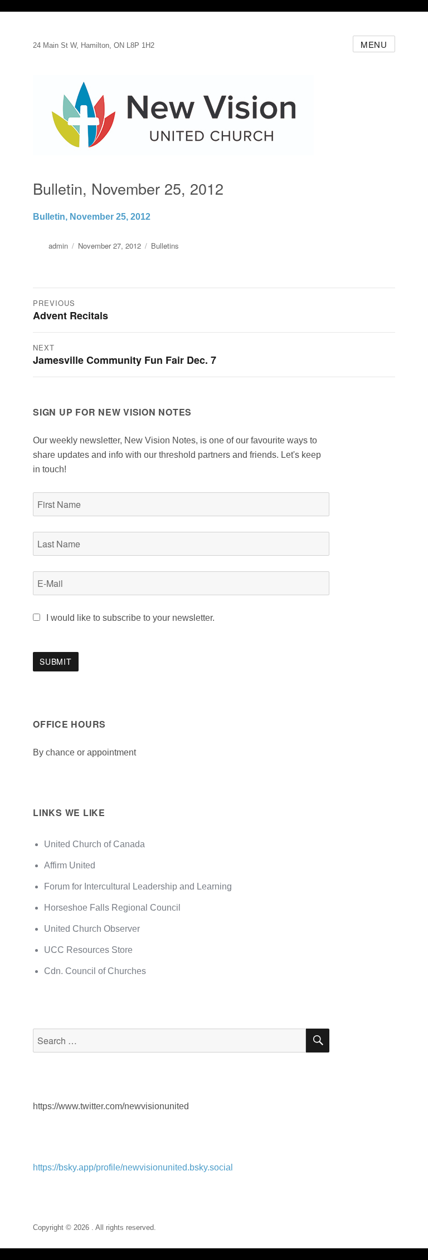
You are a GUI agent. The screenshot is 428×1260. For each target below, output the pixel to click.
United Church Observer (92, 928)
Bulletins (165, 245)
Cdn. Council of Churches (95, 971)
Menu (374, 44)
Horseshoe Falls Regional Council (112, 907)
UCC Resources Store (88, 950)
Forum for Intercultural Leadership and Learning (138, 886)
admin (58, 245)
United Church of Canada (94, 844)
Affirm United (69, 865)
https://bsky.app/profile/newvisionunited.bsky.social (133, 1167)
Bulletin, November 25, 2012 (91, 216)
